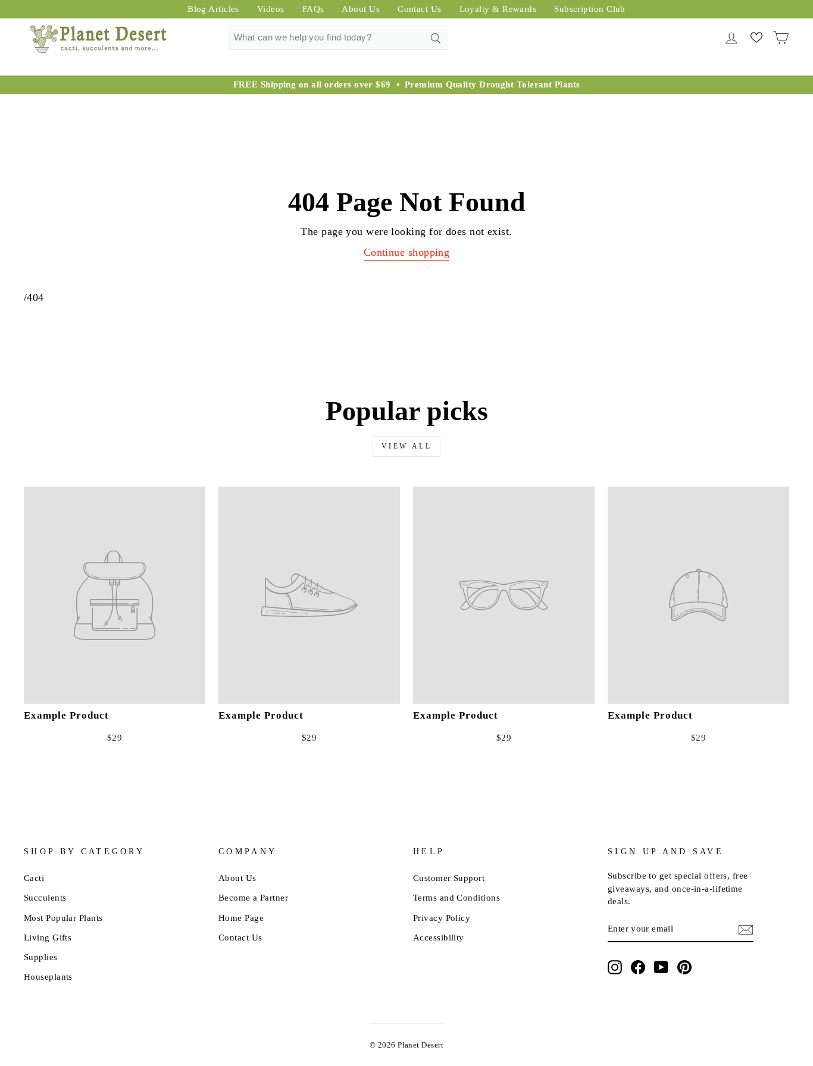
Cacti (34, 878)
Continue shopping (407, 252)
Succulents (45, 897)
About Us (361, 9)
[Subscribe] (745, 929)
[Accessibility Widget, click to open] (467, 937)
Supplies (41, 957)
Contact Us (420, 9)
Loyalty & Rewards (498, 9)
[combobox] (338, 37)
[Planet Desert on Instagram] (615, 967)
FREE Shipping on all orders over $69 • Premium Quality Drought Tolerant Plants (406, 84)
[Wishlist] (756, 37)
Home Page (241, 918)
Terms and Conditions (456, 897)
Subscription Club (590, 9)
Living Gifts (47, 937)
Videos (270, 9)
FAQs (313, 9)
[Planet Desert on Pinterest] (684, 967)
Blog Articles (213, 9)
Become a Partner (253, 897)
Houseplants (48, 976)
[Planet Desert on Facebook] (638, 967)
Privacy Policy (441, 918)
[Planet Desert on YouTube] (661, 967)
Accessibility (438, 937)
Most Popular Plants (63, 918)
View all (407, 446)
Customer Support (448, 878)
